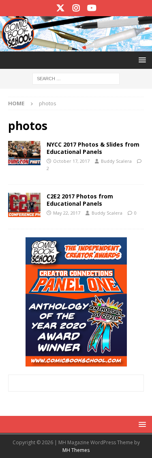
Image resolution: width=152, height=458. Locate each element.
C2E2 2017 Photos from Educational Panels (80, 199)
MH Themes (76, 450)
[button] (141, 59)
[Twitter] (60, 8)
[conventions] (24, 153)
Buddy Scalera (116, 161)
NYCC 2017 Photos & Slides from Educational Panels (93, 148)
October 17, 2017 (71, 161)
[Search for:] (76, 78)
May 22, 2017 (66, 213)
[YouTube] (92, 8)
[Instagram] (76, 8)
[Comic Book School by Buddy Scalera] (76, 46)
